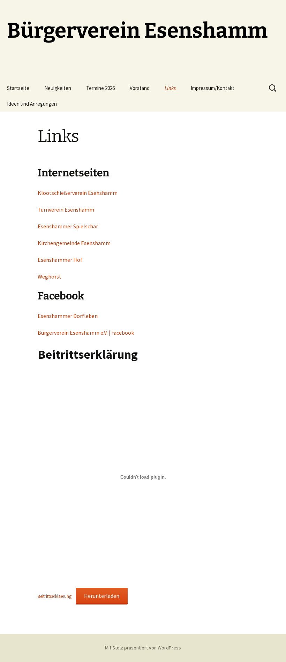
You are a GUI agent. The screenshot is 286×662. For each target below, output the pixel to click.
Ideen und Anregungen (32, 103)
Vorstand (140, 88)
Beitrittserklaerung (55, 596)
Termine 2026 (100, 88)
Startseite (18, 88)
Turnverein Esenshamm (66, 209)
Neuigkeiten (57, 88)
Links (170, 88)
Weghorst (49, 276)
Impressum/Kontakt (212, 88)
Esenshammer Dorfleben (68, 315)
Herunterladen (101, 595)
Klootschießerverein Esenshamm (78, 192)
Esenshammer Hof (60, 259)
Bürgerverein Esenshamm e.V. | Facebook (86, 332)
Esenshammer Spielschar (68, 226)
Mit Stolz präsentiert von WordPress (143, 648)
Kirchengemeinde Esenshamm (74, 242)
